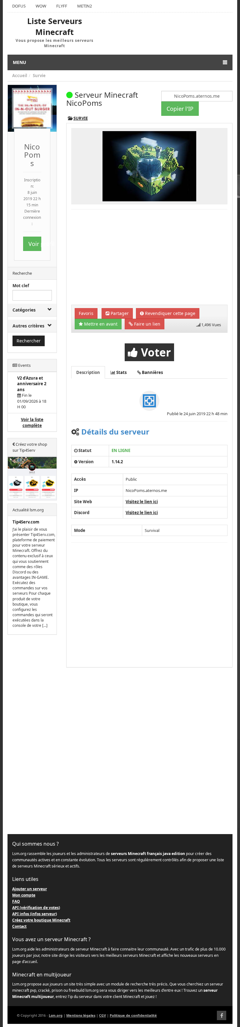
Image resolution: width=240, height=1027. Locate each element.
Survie (39, 75)
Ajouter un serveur (29, 889)
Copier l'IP (180, 108)
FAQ (16, 901)
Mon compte (23, 895)
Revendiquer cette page (169, 313)
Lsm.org (55, 1015)
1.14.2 (117, 461)
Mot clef (20, 285)
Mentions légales (80, 1015)
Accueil (19, 75)
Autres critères (28, 326)
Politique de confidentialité (133, 1015)
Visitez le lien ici (142, 501)
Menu (19, 62)
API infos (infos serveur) (34, 913)
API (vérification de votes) (36, 907)
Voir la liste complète (32, 422)
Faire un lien (146, 324)
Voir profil (34, 244)
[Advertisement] (32, 734)
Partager (119, 313)
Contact (19, 926)
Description (88, 372)
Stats (121, 372)
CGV (102, 1015)
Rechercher (29, 341)
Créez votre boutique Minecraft (41, 920)
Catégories (24, 310)
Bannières (152, 372)
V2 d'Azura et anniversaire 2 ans (31, 383)
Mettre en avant (100, 324)
